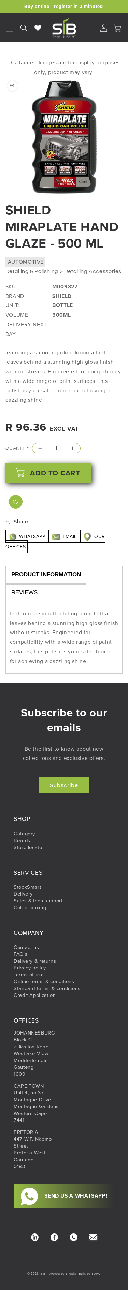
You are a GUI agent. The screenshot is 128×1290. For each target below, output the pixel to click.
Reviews (24, 592)
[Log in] (104, 28)
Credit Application (35, 995)
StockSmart (27, 887)
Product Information (46, 574)
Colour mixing (30, 907)
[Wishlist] (38, 28)
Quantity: (18, 448)
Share (21, 521)
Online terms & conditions (44, 981)
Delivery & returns (35, 960)
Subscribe (64, 785)
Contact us (26, 947)
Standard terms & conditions (47, 988)
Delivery (23, 893)
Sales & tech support (38, 900)
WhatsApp (32, 536)
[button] (24, 28)
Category (24, 833)
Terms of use (29, 974)
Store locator (29, 847)
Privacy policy (30, 967)
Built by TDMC (90, 1274)
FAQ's (20, 954)
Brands (22, 840)
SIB (43, 1274)
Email (69, 536)
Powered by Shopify (62, 1274)
